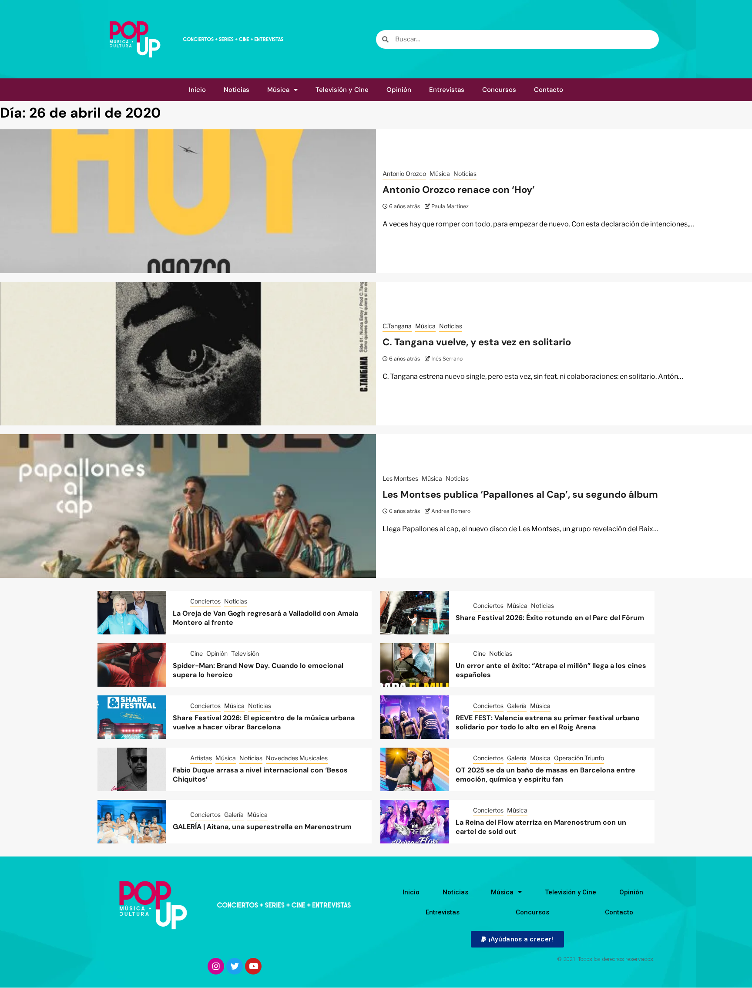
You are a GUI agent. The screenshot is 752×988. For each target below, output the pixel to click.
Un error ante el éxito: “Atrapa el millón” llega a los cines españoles (551, 670)
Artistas (201, 758)
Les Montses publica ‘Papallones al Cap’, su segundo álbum (520, 494)
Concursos (499, 89)
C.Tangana (397, 326)
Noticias (236, 89)
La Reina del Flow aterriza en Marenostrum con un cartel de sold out (541, 827)
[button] (517, 939)
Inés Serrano (447, 358)
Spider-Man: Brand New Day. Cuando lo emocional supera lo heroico (258, 670)
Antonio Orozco (404, 173)
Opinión (398, 89)
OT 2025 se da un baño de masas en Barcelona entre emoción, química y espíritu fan (545, 774)
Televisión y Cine (342, 89)
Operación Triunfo (579, 758)
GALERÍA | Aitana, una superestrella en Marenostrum (262, 826)
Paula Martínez (450, 206)
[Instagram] (216, 966)
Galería (517, 705)
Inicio (197, 89)
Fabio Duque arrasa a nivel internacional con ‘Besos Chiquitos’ (260, 774)
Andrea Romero (450, 511)
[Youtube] (253, 966)
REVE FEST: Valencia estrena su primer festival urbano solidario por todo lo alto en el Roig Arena (548, 722)
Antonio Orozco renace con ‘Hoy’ (459, 189)
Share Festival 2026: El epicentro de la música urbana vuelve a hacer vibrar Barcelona (264, 722)
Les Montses (400, 478)
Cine (196, 653)
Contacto (548, 89)
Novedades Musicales (297, 758)
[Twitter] (234, 966)
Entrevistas (446, 89)
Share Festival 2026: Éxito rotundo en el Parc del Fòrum (550, 617)
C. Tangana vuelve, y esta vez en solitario (477, 342)
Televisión (245, 653)
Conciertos (205, 601)
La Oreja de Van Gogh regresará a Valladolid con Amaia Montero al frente (265, 618)
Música (278, 89)
